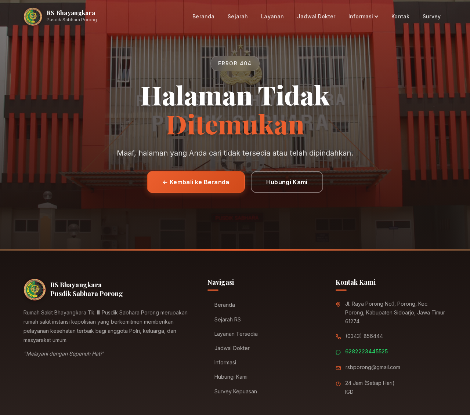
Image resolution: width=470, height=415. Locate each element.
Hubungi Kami (287, 182)
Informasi (360, 16)
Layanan (272, 16)
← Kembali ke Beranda (195, 182)
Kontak (400, 16)
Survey (432, 16)
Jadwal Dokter (316, 16)
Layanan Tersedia (236, 334)
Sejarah (238, 16)
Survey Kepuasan (235, 391)
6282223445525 (366, 351)
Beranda (203, 16)
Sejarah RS (227, 319)
